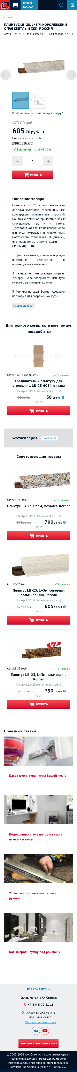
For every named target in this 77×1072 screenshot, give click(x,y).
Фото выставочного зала (40, 1022)
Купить (36, 174)
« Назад (9, 17)
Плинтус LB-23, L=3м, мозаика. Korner (38, 506)
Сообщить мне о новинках (38, 1043)
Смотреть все (49, 438)
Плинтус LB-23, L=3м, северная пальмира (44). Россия (38, 592)
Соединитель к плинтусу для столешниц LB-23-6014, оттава (38, 383)
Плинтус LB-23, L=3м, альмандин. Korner (38, 676)
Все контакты (37, 989)
